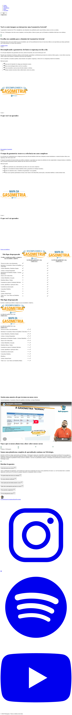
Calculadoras (6, 7)
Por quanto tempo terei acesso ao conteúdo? (10, 475)
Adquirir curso (34, 261)
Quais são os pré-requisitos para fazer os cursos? (11, 486)
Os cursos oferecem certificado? (7, 479)
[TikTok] (36, 642)
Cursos (4, 5)
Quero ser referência (5, 249)
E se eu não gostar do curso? (7, 493)
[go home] (2, 498)
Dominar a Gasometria (6, 25)
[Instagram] (36, 570)
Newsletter (5, 10)
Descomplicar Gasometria (6, 149)
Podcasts (5, 6)
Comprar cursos (4, 45)
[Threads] (36, 712)
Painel (4, 9)
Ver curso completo (5, 385)
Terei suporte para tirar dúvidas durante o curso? (11, 482)
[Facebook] (1, 571)
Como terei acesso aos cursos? (7, 468)
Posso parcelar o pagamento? (7, 489)
